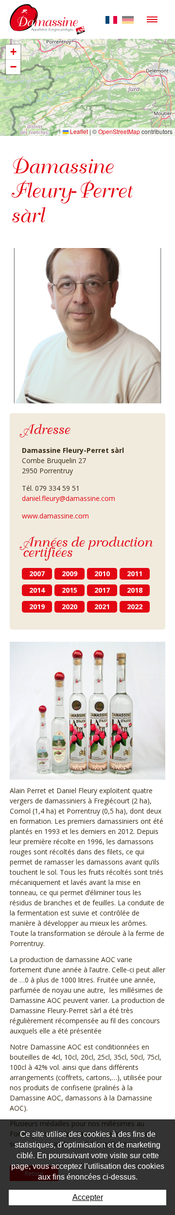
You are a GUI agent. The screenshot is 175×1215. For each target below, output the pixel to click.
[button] (13, 52)
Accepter (87, 1197)
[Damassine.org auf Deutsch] (128, 19)
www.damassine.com (55, 515)
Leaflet (78, 131)
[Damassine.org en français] (111, 19)
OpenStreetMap (119, 131)
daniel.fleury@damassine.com (68, 498)
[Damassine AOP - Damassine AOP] (47, 16)
